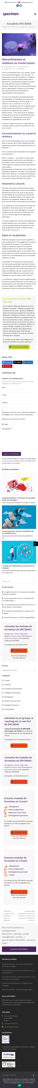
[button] (35, 14)
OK (19, 1085)
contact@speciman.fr (26, 2)
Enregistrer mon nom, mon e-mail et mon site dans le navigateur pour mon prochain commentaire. (19, 413)
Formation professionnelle (13, 689)
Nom (4, 387)
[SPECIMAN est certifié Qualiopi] (8, 1059)
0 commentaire (20, 69)
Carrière (7, 680)
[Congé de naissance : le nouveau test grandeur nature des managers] (19, 484)
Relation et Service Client (13, 636)
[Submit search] (34, 581)
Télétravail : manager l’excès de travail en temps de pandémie (8, 915)
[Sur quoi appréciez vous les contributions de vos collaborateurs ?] (19, 517)
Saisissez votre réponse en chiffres (13, 419)
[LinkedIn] (17, 5)
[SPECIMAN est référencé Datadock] (5, 1043)
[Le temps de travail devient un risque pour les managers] (19, 552)
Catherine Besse (24, 66)
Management (8, 69)
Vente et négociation (21, 634)
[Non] (36, 1082)
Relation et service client (17, 813)
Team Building (9, 709)
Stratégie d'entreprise (11, 705)
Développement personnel (17, 816)
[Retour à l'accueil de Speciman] (33, 1075)
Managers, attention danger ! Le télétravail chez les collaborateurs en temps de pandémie (17, 103)
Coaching (7, 685)
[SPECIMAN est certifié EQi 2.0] (8, 1067)
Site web (5, 403)
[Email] (20, 5)
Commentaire (7, 429)
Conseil (14, 638)
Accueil (5, 27)
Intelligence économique (12, 693)
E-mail (4, 395)
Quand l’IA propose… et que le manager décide (19, 617)
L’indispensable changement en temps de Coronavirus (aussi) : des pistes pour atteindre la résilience (25, 915)
